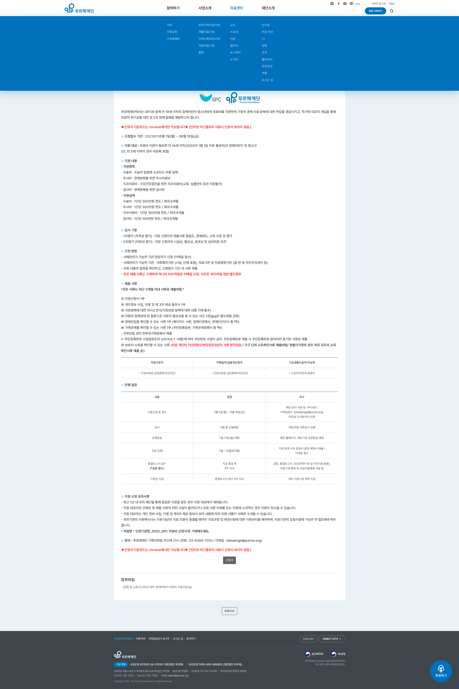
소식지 (234, 59)
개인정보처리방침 (123, 638)
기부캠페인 (173, 39)
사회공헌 (172, 32)
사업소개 (204, 8)
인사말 (266, 25)
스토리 (234, 32)
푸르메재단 (79, 8)
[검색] (391, 11)
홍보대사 (267, 59)
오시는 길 (267, 80)
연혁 (264, 45)
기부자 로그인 (378, 3)
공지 (232, 25)
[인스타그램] (332, 4)
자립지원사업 (206, 45)
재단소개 (268, 8)
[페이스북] (338, 4)
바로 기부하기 (375, 10)
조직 (264, 52)
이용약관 (140, 638)
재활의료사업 (206, 32)
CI (263, 39)
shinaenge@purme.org (243, 540)
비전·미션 (267, 32)
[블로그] (358, 4)
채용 (264, 73)
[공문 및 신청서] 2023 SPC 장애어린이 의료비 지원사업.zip (157, 587)
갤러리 (234, 45)
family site (330, 638)
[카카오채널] (351, 4)
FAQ (391, 3)
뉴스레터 (235, 52)
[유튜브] (345, 4)
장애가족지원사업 (209, 25)
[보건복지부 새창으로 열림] (314, 654)
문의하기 (191, 638)
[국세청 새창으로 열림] (338, 654)
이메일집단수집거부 (159, 638)
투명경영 (267, 66)
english (308, 638)
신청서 (229, 560)
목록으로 (229, 611)
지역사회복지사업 (209, 39)
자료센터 (236, 8)
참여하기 (173, 8)
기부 (169, 25)
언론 (232, 39)
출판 (201, 52)
